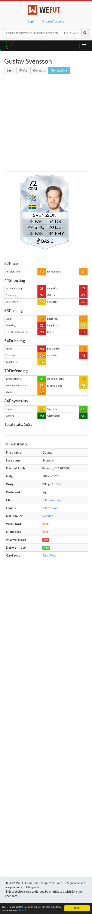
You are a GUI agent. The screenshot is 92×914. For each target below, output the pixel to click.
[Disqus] (46, 723)
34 (42, 295)
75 (83, 385)
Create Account (53, 21)
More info (22, 910)
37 (83, 332)
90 (42, 416)
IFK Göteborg (51, 500)
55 (42, 319)
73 (83, 379)
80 (83, 409)
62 (83, 349)
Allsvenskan (50, 508)
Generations (59, 70)
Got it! (77, 908)
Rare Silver (49, 555)
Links (10, 70)
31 (42, 325)
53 (83, 271)
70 (42, 409)
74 (42, 362)
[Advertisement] (46, 123)
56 (42, 355)
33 (42, 332)
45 (83, 295)
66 (42, 302)
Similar (23, 70)
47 (83, 288)
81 (42, 379)
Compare (39, 70)
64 (83, 319)
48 (42, 349)
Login (31, 21)
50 (42, 271)
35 (42, 288)
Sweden (47, 516)
